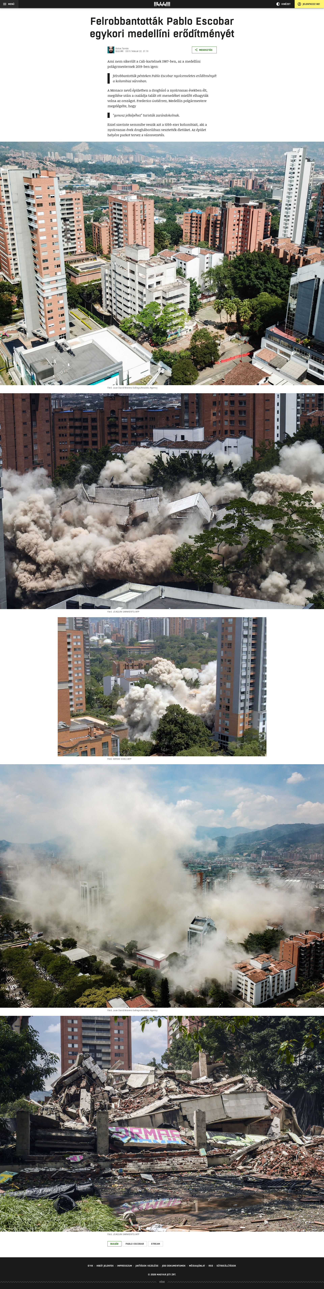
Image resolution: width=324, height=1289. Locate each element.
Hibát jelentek (105, 1265)
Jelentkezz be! (311, 4)
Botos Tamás (122, 48)
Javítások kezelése (147, 1265)
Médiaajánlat (197, 1265)
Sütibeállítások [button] (226, 1265)
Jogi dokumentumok (174, 1265)
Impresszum (124, 1265)
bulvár (120, 51)
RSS (211, 1265)
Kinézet (286, 4)
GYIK (90, 1265)
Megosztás (205, 50)
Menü (11, 4)
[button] (114, 1244)
